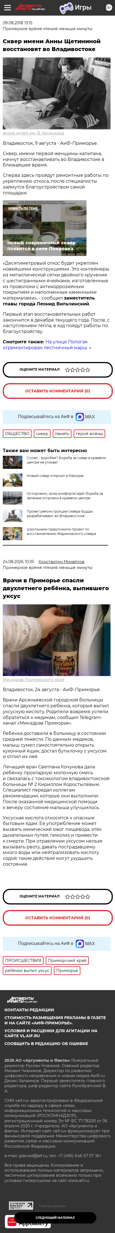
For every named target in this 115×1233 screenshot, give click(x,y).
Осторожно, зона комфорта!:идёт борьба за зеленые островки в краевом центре (65, 495)
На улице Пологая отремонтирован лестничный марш (45, 344)
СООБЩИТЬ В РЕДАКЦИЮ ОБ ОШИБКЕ (46, 1043)
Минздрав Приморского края (33, 679)
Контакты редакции (29, 1009)
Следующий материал (55, 1218)
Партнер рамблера (52, 1206)
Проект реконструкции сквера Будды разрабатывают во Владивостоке (60, 513)
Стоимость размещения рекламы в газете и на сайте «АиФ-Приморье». (55, 1020)
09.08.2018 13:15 (17, 22)
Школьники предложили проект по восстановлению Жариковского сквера (61, 531)
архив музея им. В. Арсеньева (33, 133)
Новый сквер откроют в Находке (55, 476)
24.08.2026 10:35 (18, 561)
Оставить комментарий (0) (57, 391)
